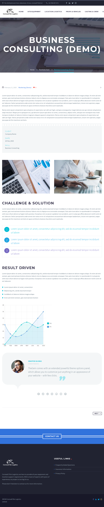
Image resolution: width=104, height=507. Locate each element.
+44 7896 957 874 (53, 3)
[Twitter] (72, 3)
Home (21, 12)
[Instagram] (75, 3)
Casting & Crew (91, 12)
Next (96, 413)
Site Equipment (34, 12)
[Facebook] (66, 3)
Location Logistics (53, 12)
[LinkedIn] (69, 3)
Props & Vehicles (73, 12)
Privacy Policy (60, 473)
